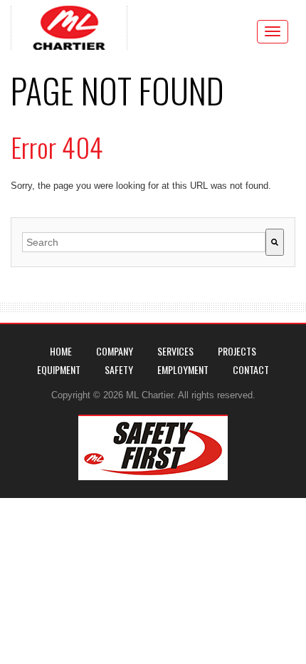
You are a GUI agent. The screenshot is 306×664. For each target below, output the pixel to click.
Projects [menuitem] (237, 350)
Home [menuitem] (61, 350)
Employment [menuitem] (183, 369)
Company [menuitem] (114, 350)
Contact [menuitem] (251, 369)
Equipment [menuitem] (58, 369)
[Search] (274, 242)
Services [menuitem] (175, 350)
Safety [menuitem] (119, 369)
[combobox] (143, 242)
